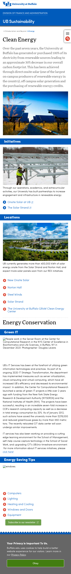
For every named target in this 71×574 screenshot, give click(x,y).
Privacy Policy (18, 555)
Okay (35, 563)
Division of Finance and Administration (25, 13)
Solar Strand (15, 302)
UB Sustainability (18, 21)
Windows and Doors (20, 509)
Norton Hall (15, 287)
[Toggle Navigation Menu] (67, 36)
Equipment (14, 515)
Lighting (13, 498)
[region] (35, 554)
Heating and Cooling (21, 504)
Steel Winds (15, 294)
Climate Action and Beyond (15, 31)
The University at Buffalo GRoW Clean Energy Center (36, 310)
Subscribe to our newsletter (22, 522)
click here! (8, 452)
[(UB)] (35, 5)
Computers (14, 493)
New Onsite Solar (18, 280)
